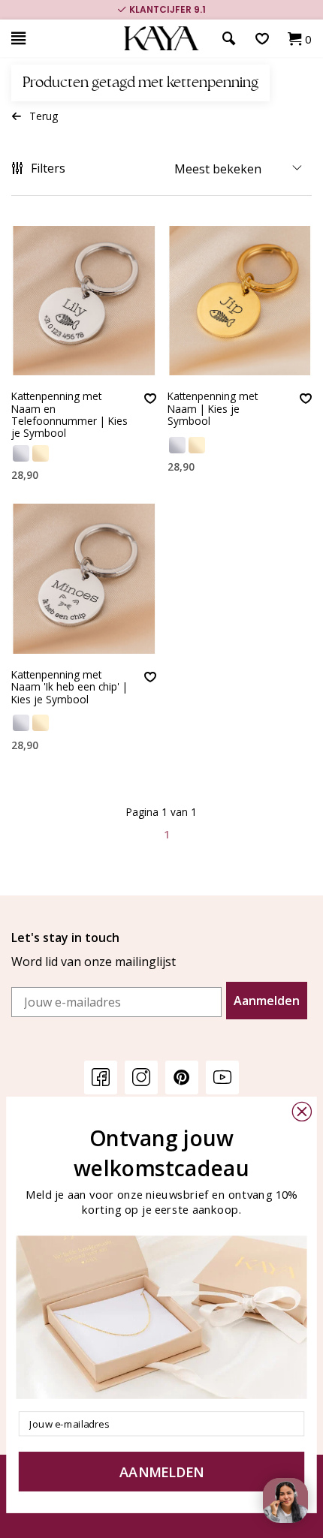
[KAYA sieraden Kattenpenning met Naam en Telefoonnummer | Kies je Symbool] (83, 301)
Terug (43, 116)
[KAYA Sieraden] (161, 38)
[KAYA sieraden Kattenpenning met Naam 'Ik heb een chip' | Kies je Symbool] (83, 579)
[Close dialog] (302, 1111)
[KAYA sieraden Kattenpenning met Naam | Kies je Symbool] (240, 301)
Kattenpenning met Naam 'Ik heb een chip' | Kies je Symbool (69, 687)
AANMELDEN (161, 1471)
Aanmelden (267, 1000)
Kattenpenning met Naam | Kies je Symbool (213, 409)
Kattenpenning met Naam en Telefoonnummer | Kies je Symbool (69, 414)
